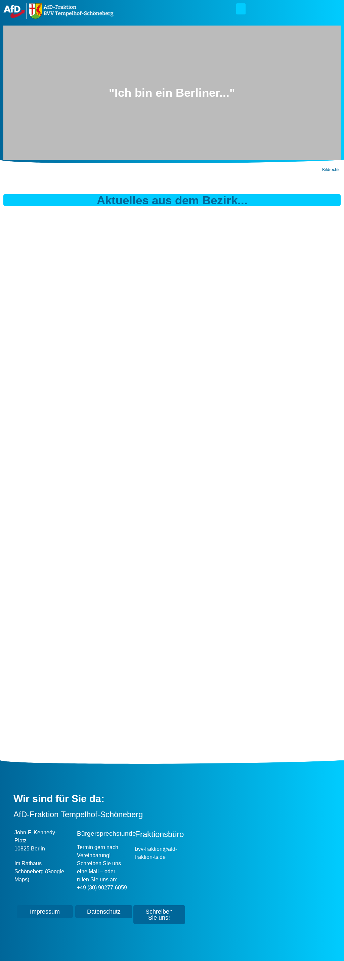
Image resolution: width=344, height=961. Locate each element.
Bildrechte (331, 169)
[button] (241, 8)
